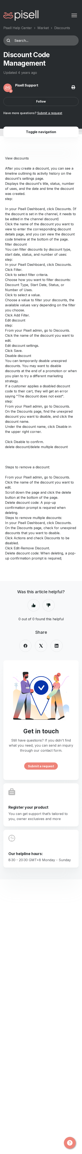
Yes (34, 605)
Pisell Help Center (17, 28)
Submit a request (49, 113)
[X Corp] (41, 646)
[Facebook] (25, 646)
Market (43, 28)
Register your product (28, 807)
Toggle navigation (41, 132)
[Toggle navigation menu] (74, 15)
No (48, 605)
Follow (41, 101)
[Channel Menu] (70, 1143)
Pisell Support (26, 85)
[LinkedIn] (56, 646)
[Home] (20, 15)
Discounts (62, 28)
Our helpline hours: (25, 853)
